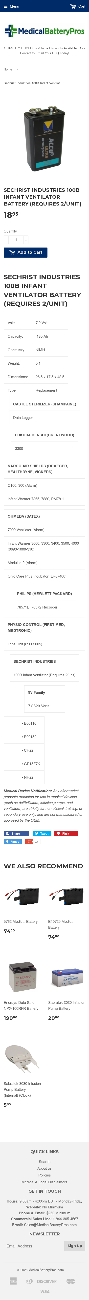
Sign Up (74, 1246)
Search (44, 1161)
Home (8, 69)
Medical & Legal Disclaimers (44, 1181)
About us (44, 1168)
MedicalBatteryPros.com (46, 1269)
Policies (44, 1174)
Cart (81, 6)
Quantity (10, 231)
